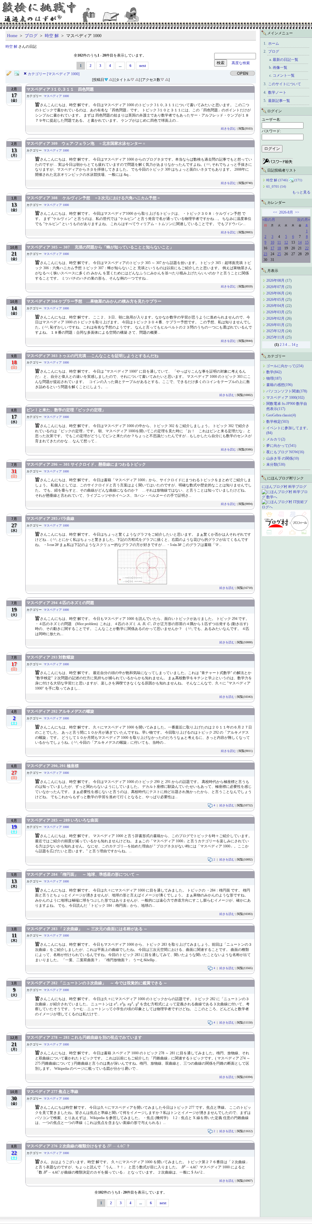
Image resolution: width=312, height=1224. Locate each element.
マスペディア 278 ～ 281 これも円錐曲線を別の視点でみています (84, 1037)
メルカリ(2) (275, 439)
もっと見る (301, 192)
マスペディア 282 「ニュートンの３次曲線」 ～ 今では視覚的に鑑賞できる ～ (97, 983)
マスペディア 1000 (56, 96)
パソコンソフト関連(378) (286, 391)
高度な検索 (239, 63)
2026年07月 (275, 287)
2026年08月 (275, 280)
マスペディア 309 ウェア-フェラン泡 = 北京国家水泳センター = (86, 143)
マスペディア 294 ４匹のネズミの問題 (60, 602)
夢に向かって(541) (281, 445)
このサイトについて (284, 84)
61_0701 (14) (276, 186)
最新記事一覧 (279, 101)
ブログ (31, 35)
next (142, 66)
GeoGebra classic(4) (281, 415)
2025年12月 (275, 331)
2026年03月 (275, 312)
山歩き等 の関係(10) (282, 458)
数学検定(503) (277, 421)
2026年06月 (275, 293)
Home (12, 35)
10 (272, 242)
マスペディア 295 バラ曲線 (50, 518)
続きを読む (228, 128)
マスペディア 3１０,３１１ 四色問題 (60, 89)
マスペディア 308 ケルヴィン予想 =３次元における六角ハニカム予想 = (93, 198)
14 (300, 242)
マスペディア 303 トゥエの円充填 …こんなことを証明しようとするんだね (92, 355)
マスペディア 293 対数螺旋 (50, 657)
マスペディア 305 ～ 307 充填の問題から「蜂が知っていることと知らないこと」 (100, 247)
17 (272, 248)
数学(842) (274, 372)
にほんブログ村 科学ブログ (284, 487)
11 (279, 242)
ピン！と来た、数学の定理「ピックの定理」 (66, 410)
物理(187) (274, 378)
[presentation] (52, 545)
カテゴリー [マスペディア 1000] (54, 74)
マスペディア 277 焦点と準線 (52, 1091)
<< (275, 212)
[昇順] (110, 79)
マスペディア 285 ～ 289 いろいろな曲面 (62, 820)
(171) (298, 180)
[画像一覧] (18, 73)
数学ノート (277, 92)
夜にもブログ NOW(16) (285, 452)
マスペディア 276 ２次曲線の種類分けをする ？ (78, 1146)
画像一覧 (280, 67)
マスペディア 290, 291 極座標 (53, 765)
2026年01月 (275, 325)
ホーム (273, 43)
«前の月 (268, 219)
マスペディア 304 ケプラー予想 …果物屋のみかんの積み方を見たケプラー (94, 301)
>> (297, 212)
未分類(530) (275, 464)
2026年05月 (275, 299)
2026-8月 (286, 212)
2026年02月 (275, 318)
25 (279, 254)
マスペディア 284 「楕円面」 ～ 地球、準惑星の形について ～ (83, 874)
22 (307, 248)
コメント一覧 (284, 75)
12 (286, 242)
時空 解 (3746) (277, 180)
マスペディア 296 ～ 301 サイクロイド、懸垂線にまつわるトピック (86, 464)
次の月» (303, 219)
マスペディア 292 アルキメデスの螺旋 (60, 711)
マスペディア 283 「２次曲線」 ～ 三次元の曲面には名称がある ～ (87, 929)
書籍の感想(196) (279, 385)
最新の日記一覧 (285, 59)
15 (307, 242)
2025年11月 (275, 337)
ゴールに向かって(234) (284, 366)
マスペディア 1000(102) (285, 397)
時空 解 (52, 35)
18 (279, 248)
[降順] (132, 79)
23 (265, 254)
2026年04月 (275, 306)
